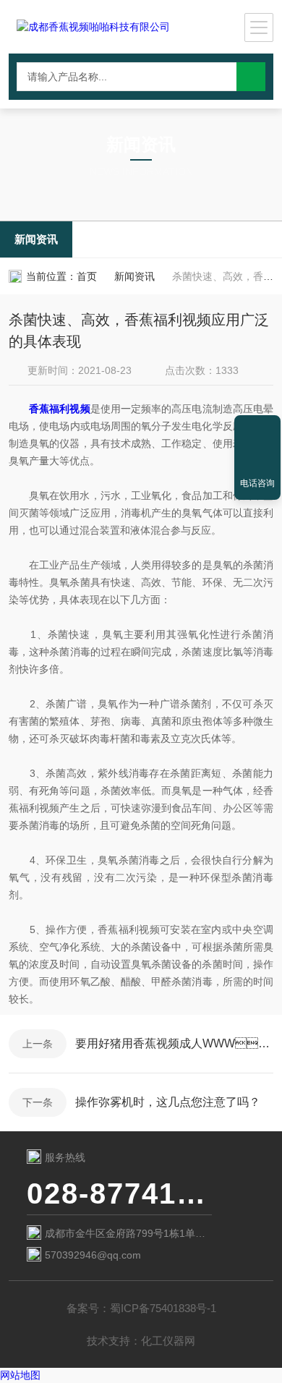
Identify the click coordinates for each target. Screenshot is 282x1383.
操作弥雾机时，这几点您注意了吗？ (167, 1102)
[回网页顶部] (257, 431)
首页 (87, 276)
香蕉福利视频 (59, 408)
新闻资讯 (36, 239)
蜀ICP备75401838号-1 (163, 1308)
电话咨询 (257, 483)
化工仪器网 (168, 1341)
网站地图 (20, 1375)
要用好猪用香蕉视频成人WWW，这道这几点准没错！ (174, 1043)
